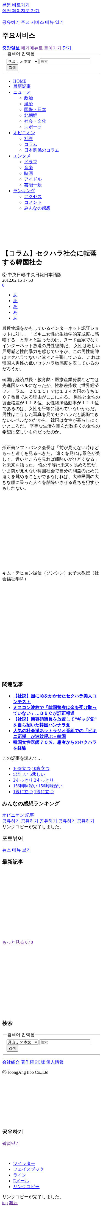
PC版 (40, 1062)
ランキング (24, 190)
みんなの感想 (37, 208)
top (5, 1202)
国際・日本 (35, 109)
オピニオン (24, 132)
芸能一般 (33, 185)
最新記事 (22, 86)
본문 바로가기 (16, 4)
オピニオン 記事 (18, 815)
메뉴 (13, 1202)
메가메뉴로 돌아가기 (41, 48)
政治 (28, 98)
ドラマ (30, 161)
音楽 (28, 167)
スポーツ (33, 127)
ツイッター (24, 1163)
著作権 (27, 1062)
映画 (28, 173)
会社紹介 (11, 1062)
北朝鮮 (30, 115)
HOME (19, 81)
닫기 (67, 48)
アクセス (33, 196)
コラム (30, 144)
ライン (19, 1175)
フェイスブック (28, 1169)
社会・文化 (35, 121)
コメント (33, 202)
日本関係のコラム (41, 150)
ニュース (22, 92)
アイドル (33, 179)
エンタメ (22, 156)
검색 (12, 67)
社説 (28, 138)
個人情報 (55, 1062)
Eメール (21, 1180)
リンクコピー (26, 1186)
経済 (28, 103)
